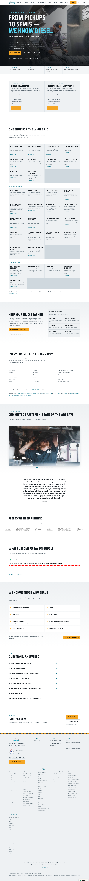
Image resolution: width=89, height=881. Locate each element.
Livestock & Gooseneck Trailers (27, 788)
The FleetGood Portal (72, 781)
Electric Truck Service (27, 773)
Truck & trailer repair (17, 97)
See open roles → (72, 717)
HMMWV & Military (41, 804)
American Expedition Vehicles (59, 783)
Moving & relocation (72, 787)
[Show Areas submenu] (52, 2)
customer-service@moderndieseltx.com (73, 747)
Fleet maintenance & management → (18, 329)
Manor (38, 393)
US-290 (14, 395)
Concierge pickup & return (54, 101)
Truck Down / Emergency (28, 777)
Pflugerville (27, 393)
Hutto (63, 393)
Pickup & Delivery (12, 798)
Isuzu (34, 384)
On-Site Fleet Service (13, 800)
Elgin (42, 393)
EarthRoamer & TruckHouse (43, 808)
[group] (44, 446)
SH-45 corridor (12, 853)
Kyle (45, 393)
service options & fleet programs (55, 389)
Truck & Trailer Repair (13, 806)
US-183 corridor (12, 847)
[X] (16, 757)
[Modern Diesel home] (12, 2)
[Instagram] (13, 757)
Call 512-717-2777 (16, 53)
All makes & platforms (42, 772)
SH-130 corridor (12, 843)
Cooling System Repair (13, 789)
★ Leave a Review (17, 876)
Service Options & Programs (73, 783)
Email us (28, 53)
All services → (16, 108)
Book (74, 2)
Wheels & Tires (56, 779)
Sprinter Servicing (26, 799)
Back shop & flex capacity (54, 103)
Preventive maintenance (53, 97)
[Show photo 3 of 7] (42, 467)
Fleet (26, 2)
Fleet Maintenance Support (73, 779)
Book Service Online (13, 773)
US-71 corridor (11, 849)
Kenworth (35, 372)
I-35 (74, 393)
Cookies (68, 875)
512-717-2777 (82, 2)
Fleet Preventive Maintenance (15, 804)
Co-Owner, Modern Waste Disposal (44, 502)
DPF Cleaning (11, 785)
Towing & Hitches (56, 781)
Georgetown (49, 393)
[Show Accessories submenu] (46, 2)
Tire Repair (25, 783)
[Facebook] (10, 757)
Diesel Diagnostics (12, 775)
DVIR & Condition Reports (28, 775)
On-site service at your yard (54, 99)
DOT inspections (16, 103)
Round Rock (34, 393)
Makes (32, 2)
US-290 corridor (12, 851)
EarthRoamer (61, 377)
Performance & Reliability (28, 797)
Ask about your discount (73, 637)
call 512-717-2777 (35, 389)
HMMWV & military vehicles (64, 372)
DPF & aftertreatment (17, 99)
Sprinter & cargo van (72, 797)
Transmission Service (13, 781)
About (56, 2)
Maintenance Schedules (13, 793)
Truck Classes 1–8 (41, 810)
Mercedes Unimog (62, 374)
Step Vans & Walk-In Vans (28, 785)
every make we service (17, 362)
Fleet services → (52, 108)
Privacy (63, 875)
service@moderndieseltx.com (73, 742)
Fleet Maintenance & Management (72, 772)
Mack (34, 379)
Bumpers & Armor (56, 775)
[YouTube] (20, 757)
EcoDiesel (11, 381)
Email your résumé (74, 721)
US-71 (10, 395)
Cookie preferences (75, 875)
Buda (54, 393)
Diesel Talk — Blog (22, 875)
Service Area (41, 875)
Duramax (11, 374)
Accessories (41, 2)
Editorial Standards (32, 875)
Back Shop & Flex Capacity (14, 802)
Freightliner (36, 374)
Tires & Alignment (26, 781)
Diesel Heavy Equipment (28, 803)
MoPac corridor (12, 855)
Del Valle (22, 393)
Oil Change (11, 791)
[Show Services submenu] (22, 2)
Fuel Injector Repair (13, 779)
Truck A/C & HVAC (26, 805)
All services (11, 771)
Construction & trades (72, 793)
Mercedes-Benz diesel (14, 377)
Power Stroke (12, 370)
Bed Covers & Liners (57, 777)
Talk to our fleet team (17, 334)
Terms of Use (57, 875)
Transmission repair (17, 101)
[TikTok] (23, 757)
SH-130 (70, 393)
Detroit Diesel (12, 379)
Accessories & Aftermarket (58, 771)
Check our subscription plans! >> (53, 563)
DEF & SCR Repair (12, 787)
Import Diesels (26, 801)
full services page (29, 135)
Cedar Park (58, 393)
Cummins (11, 372)
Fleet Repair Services (72, 775)
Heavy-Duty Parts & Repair (28, 793)
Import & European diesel (64, 381)
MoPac (21, 395)
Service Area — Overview (14, 817)
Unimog (39, 806)
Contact (67, 2)
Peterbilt (35, 370)
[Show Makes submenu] (35, 2)
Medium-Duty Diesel (27, 791)
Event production (71, 791)
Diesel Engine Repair (13, 777)
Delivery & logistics (72, 795)
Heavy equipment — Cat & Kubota (65, 370)
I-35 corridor (11, 845)
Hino (34, 386)
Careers (61, 2)
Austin (18, 393)
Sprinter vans (61, 379)
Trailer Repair (25, 771)
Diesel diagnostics (16, 94)
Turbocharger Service (13, 783)
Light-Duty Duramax (13, 384)
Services (18, 2)
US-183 (77, 393)
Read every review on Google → (16, 574)
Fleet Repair (11, 796)
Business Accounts (72, 785)
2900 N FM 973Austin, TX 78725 (37, 741)
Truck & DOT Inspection (27, 795)
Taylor (66, 393)
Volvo (34, 377)
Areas (49, 2)
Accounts (14, 875)
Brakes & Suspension (27, 779)
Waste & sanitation (71, 789)
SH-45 (17, 395)
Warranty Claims (49, 875)
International (36, 381)
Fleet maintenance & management (56, 94)
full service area (27, 395)
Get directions (37, 53)
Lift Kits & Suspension (57, 773)
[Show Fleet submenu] (29, 2)
